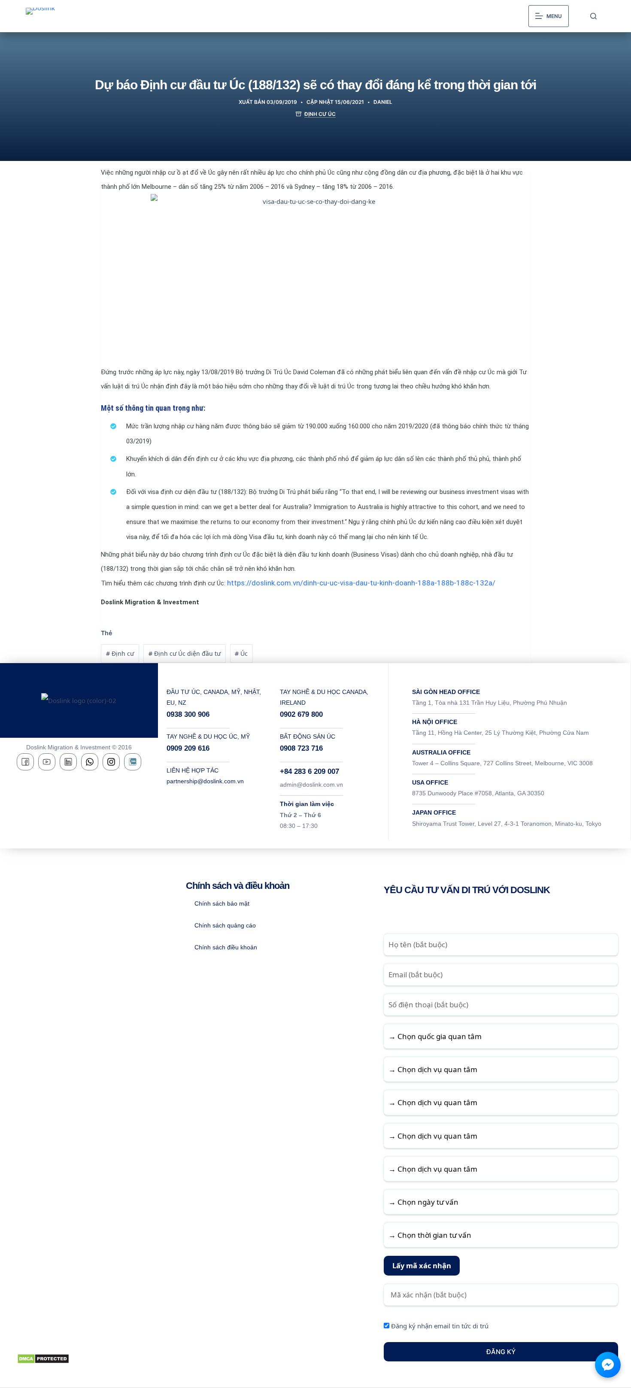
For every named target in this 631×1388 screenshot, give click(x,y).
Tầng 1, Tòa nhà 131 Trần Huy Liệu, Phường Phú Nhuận (489, 702)
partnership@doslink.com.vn (205, 781)
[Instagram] (111, 761)
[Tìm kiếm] (593, 16)
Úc (241, 653)
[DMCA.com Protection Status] (43, 1358)
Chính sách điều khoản (225, 947)
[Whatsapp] (89, 761)
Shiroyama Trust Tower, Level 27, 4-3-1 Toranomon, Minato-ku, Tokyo (506, 823)
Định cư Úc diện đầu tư (185, 653)
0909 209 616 (188, 748)
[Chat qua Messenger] (608, 1365)
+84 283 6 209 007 (309, 771)
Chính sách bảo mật (221, 903)
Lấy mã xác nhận (421, 1265)
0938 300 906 (188, 714)
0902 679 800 (301, 714)
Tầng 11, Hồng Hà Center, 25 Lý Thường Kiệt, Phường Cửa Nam (500, 732)
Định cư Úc (320, 114)
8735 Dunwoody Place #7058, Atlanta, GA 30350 (478, 793)
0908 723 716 (301, 748)
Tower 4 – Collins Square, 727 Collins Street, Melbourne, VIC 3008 (502, 763)
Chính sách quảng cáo (225, 925)
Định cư (120, 653)
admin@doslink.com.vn (311, 784)
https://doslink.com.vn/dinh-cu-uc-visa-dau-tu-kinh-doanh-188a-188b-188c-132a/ (361, 583)
